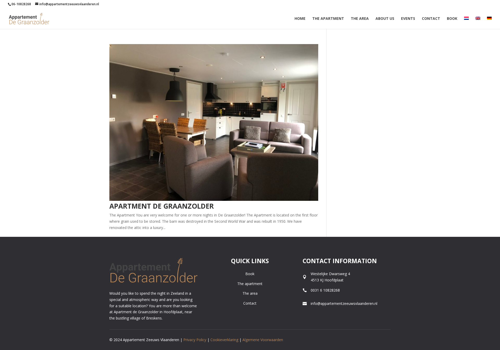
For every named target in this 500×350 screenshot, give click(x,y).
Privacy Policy (195, 339)
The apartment (249, 283)
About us (385, 19)
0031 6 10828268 (325, 290)
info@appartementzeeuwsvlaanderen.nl (344, 303)
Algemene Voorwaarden (262, 339)
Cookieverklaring (224, 339)
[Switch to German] (489, 23)
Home (300, 19)
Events (408, 19)
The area (360, 19)
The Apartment (328, 19)
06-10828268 (21, 4)
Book (452, 19)
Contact (431, 19)
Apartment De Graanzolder (161, 206)
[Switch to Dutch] (466, 23)
